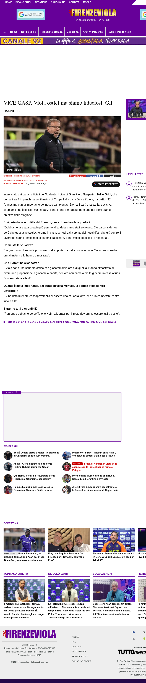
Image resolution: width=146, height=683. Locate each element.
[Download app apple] (134, 638)
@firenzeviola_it (37, 183)
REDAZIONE (41, 2)
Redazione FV (13, 183)
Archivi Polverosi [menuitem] (93, 31)
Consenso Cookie (81, 661)
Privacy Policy (80, 656)
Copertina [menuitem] (73, 31)
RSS (74, 642)
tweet (111, 176)
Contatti (77, 647)
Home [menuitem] (13, 31)
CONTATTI (74, 2)
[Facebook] (134, 632)
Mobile (75, 637)
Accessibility (79, 652)
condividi (94, 176)
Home (8, 2)
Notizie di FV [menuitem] (28, 31)
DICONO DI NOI (23, 2)
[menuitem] (4, 32)
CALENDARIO (58, 2)
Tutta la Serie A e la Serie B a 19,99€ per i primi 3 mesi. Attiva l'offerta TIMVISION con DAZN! (61, 321)
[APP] (137, 263)
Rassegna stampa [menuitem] (51, 31)
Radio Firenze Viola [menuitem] (119, 31)
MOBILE (87, 2)
